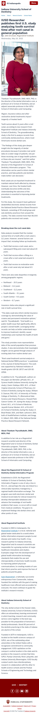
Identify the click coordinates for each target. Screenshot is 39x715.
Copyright (7, 711)
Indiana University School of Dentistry (16, 10)
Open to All (27, 706)
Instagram (17, 691)
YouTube (22, 691)
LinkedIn (27, 691)
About (9, 15)
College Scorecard (17, 706)
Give (14, 685)
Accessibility (7, 706)
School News (28, 15)
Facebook (12, 691)
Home (3, 15)
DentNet (23, 685)
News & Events (17, 15)
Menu (33, 3)
